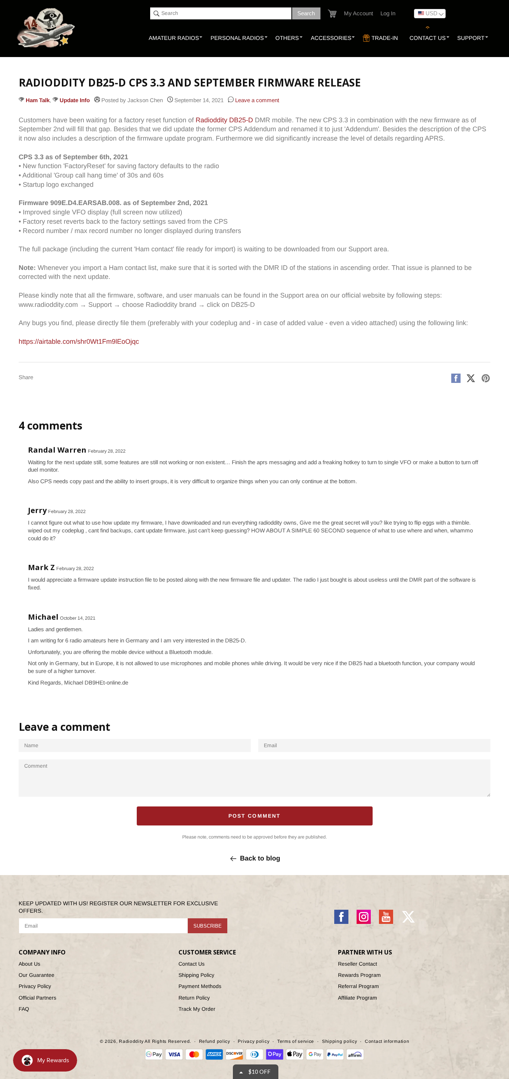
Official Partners (37, 998)
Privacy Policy (35, 986)
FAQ (24, 1009)
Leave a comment (256, 100)
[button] (332, 13)
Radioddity (131, 1041)
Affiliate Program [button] (357, 998)
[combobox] (220, 13)
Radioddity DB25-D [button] (224, 120)
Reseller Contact (357, 964)
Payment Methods (199, 986)
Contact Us (191, 964)
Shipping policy (339, 1041)
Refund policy (214, 1041)
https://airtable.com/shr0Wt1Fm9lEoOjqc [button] (79, 341)
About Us (29, 964)
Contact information (387, 1041)
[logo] (47, 28)
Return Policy (194, 998)
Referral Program (358, 986)
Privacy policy (253, 1041)
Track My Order (196, 1009)
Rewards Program (359, 975)
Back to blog (260, 858)
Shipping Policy (196, 975)
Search (306, 13)
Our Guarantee (36, 975)
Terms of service (295, 1041)
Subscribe (207, 926)
